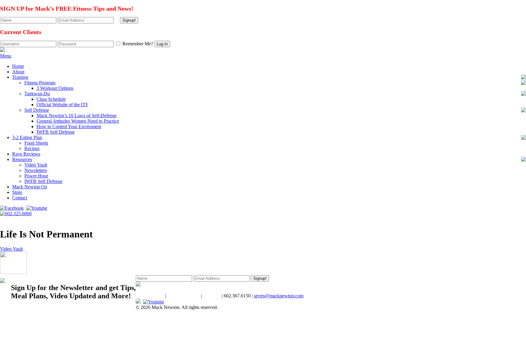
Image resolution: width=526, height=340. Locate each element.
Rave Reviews (26, 153)
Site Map (211, 295)
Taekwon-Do (37, 93)
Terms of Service (183, 295)
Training (20, 77)
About (18, 71)
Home (18, 66)
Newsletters (35, 170)
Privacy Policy (150, 295)
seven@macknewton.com (278, 295)
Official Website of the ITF (62, 104)
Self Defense (36, 110)
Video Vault (35, 164)
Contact (19, 197)
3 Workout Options (55, 88)
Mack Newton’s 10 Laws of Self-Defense (77, 115)
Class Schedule (51, 99)
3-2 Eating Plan (27, 137)
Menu (5, 55)
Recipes (32, 148)
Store (17, 192)
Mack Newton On (29, 186)
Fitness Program (39, 82)
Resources (22, 159)
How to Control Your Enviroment (69, 126)
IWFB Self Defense (56, 132)
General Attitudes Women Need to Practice (78, 121)
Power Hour (36, 175)
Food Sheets (36, 142)
